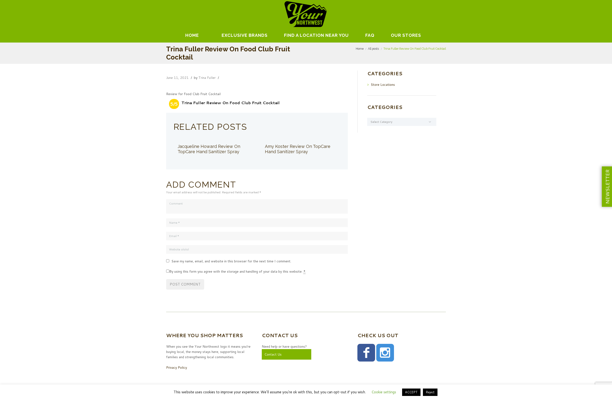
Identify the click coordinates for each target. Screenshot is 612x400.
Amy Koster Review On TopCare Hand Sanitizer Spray (297, 149)
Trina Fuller (207, 77)
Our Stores (406, 35)
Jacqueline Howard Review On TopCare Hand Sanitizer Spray (209, 149)
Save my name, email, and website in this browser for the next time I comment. (231, 261)
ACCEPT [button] (411, 392)
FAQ (369, 35)
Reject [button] (430, 392)
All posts (373, 48)
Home (192, 35)
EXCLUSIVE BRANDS (245, 35)
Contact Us (273, 354)
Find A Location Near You (316, 35)
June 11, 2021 (177, 77)
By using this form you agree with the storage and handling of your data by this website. (237, 271)
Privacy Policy (176, 367)
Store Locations (383, 84)
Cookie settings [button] (384, 392)
